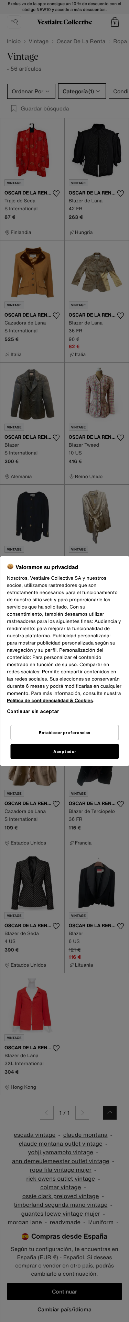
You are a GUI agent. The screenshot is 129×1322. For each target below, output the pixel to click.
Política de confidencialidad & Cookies (50, 700)
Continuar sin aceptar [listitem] (33, 711)
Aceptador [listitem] (64, 751)
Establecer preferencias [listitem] (64, 732)
